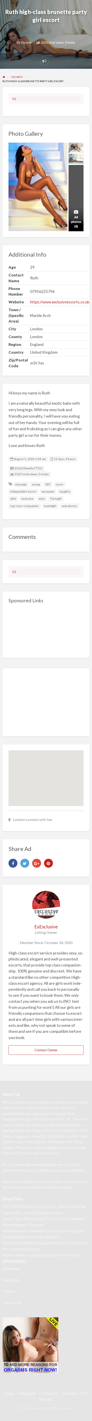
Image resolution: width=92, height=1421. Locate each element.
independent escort (23, 491)
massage (21, 484)
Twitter (8, 1291)
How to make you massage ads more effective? (41, 1255)
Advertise (10, 1268)
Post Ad (46, 1399)
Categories (26, 1393)
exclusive (27, 498)
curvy (59, 484)
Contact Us (11, 1302)
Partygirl (56, 498)
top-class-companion (24, 506)
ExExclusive (46, 926)
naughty (64, 491)
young (36, 484)
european (48, 491)
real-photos (69, 506)
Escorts (26, 42)
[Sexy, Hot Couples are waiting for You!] (30, 1344)
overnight (50, 506)
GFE (47, 484)
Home (9, 1393)
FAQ (84, 1393)
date (42, 498)
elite (13, 498)
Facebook (10, 1280)
